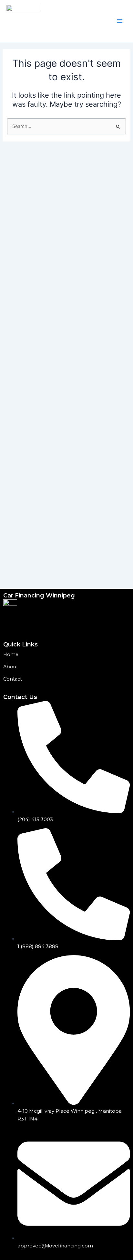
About (10, 667)
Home (10, 654)
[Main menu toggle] (120, 21)
